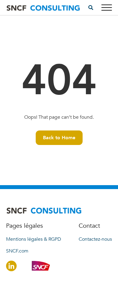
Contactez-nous (95, 239)
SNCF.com (17, 251)
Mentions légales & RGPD (33, 239)
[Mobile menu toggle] (106, 8)
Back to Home (59, 137)
